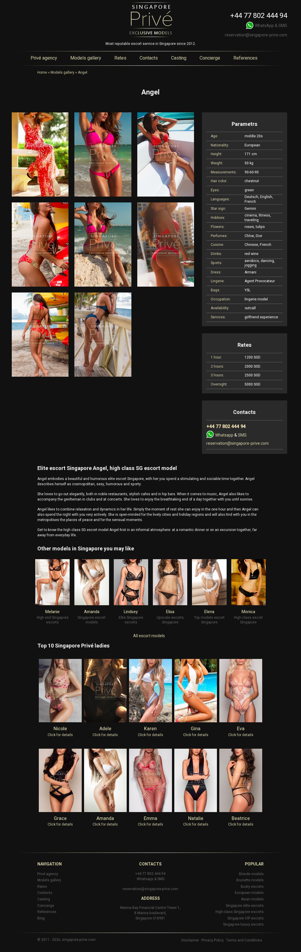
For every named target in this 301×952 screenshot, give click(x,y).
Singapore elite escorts (245, 905)
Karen (150, 728)
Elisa (170, 612)
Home (42, 72)
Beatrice (241, 818)
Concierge (210, 58)
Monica (248, 612)
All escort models (149, 636)
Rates (120, 58)
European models (249, 892)
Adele (105, 728)
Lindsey (131, 612)
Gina (195, 728)
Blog (41, 918)
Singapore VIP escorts (246, 918)
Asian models (252, 899)
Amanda (91, 612)
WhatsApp (264, 26)
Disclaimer (190, 940)
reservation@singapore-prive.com (256, 35)
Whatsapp (224, 435)
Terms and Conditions (244, 940)
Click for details (60, 735)
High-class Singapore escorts (239, 911)
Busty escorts (252, 886)
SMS (282, 26)
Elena (209, 612)
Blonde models (251, 874)
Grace (60, 818)
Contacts (149, 58)
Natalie (195, 818)
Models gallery (85, 58)
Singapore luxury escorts (243, 924)
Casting (178, 58)
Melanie (52, 612)
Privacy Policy (212, 940)
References (245, 58)
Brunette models (250, 880)
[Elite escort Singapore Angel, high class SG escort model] (40, 154)
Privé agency (44, 58)
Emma (150, 818)
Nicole (60, 728)
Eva (241, 728)
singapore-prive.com (79, 939)
